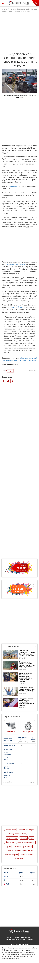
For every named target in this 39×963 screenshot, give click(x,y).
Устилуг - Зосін (8, 749)
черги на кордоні (12, 854)
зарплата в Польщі (27, 854)
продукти (10, 850)
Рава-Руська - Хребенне (8, 758)
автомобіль (17, 846)
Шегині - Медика (8, 772)
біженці (18, 850)
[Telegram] (12, 381)
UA (36, 3)
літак (31, 838)
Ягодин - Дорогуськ (9, 745)
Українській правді (17, 307)
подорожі (31, 830)
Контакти (30, 939)
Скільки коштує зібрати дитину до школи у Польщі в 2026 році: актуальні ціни (27, 664)
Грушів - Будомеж (9, 763)
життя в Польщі (11, 830)
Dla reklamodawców (11, 939)
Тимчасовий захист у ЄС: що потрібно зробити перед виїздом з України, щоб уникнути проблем (26, 677)
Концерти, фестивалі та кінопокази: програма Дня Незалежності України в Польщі (27, 702)
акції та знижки (16, 834)
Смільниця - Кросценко (7, 776)
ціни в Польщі (10, 842)
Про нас (9, 937)
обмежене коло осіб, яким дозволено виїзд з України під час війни (19, 359)
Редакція (22, 939)
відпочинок (28, 846)
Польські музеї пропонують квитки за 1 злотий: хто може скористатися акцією (27, 653)
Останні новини (11, 646)
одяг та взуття (28, 850)
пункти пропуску (29, 842)
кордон (10, 371)
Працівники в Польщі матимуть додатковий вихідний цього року (27, 689)
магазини (22, 830)
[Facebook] (3, 381)
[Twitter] (8, 381)
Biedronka (24, 838)
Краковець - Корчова (7, 767)
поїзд (19, 842)
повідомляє (13, 186)
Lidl (10, 846)
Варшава (20, 859)
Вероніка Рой (12, 364)
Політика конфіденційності (22, 937)
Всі (34, 646)
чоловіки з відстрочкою (16, 264)
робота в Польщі (12, 838)
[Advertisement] (19, 31)
